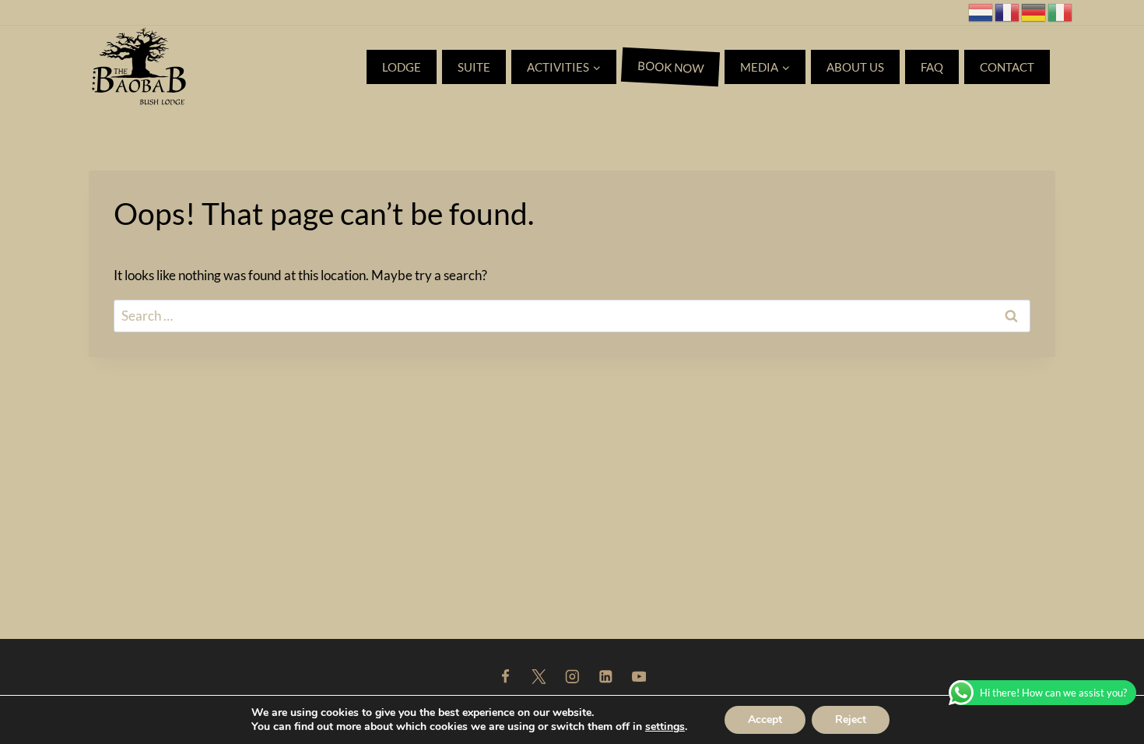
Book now (670, 66)
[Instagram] (571, 676)
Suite (474, 67)
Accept (765, 719)
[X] (538, 676)
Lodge (401, 67)
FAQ (932, 67)
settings (665, 727)
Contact (1007, 67)
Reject (850, 719)
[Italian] (1060, 10)
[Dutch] (981, 10)
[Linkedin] (605, 676)
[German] (1034, 10)
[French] (1008, 10)
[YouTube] (638, 676)
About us (855, 67)
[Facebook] (504, 676)
